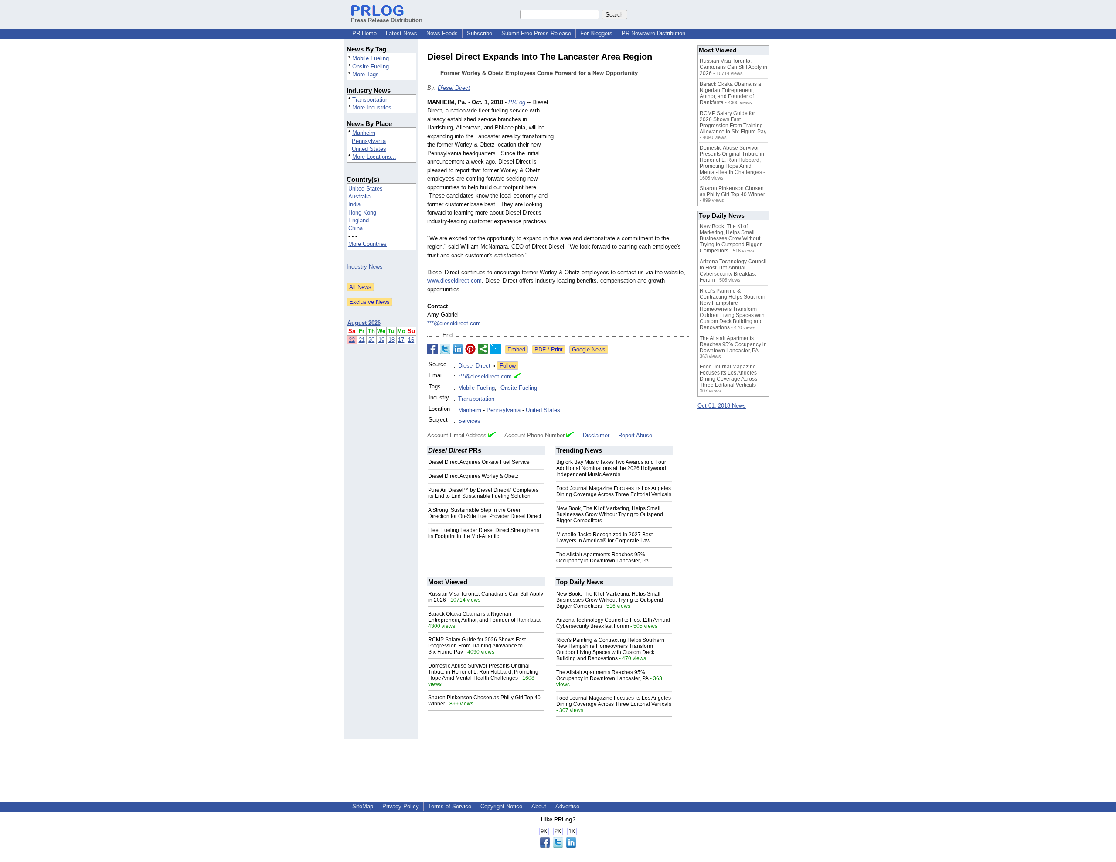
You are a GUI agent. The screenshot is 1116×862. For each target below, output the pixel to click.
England (358, 220)
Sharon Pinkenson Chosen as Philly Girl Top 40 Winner (732, 191)
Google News (589, 349)
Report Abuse (635, 435)
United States (369, 149)
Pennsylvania (369, 141)
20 (371, 340)
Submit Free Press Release (536, 33)
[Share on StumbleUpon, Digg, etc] (483, 349)
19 (381, 340)
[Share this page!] (558, 845)
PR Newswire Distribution (653, 33)
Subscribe (479, 33)
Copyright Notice (501, 806)
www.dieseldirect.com (454, 280)
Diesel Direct (454, 88)
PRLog (516, 102)
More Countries (367, 244)
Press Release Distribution (386, 20)
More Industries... (374, 107)
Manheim (363, 132)
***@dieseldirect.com (454, 323)
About (538, 806)
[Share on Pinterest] (470, 349)
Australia (359, 196)
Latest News (401, 33)
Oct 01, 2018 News (722, 405)
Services (469, 421)
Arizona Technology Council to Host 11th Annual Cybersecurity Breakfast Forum (613, 623)
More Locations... (374, 156)
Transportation (370, 99)
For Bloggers (596, 33)
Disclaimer (596, 435)
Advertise (567, 806)
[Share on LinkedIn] (458, 349)
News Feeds (442, 33)
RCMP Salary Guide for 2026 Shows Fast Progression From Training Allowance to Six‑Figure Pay (477, 646)
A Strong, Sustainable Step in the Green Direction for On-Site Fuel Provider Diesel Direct (484, 513)
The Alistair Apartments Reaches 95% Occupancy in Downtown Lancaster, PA (602, 558)
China (355, 228)
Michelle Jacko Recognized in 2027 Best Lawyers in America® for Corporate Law (604, 538)
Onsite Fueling (370, 66)
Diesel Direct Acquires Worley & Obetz (473, 476)
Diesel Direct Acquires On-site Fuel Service (479, 462)
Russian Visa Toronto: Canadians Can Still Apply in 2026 (733, 67)
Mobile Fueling (370, 58)
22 (352, 340)
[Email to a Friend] (495, 349)
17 (401, 340)
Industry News (365, 266)
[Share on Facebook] (432, 349)
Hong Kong (362, 212)
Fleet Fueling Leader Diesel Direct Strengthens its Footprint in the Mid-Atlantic (483, 533)
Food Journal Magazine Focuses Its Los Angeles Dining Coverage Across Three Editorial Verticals (613, 491)
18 (391, 340)
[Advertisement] (623, 162)
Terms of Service (449, 806)
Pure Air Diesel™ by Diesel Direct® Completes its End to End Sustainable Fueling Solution (483, 493)
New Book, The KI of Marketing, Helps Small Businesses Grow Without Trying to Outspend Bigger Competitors (609, 514)
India (354, 204)
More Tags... (368, 74)
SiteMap (362, 806)
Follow (508, 365)
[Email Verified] (517, 376)
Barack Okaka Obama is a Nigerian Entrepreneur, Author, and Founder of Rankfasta (484, 617)
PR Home (364, 33)
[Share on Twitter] (445, 349)
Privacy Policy (400, 806)
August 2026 (364, 323)
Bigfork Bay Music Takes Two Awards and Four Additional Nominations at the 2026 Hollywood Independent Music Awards (611, 468)
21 (362, 340)
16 (411, 340)
